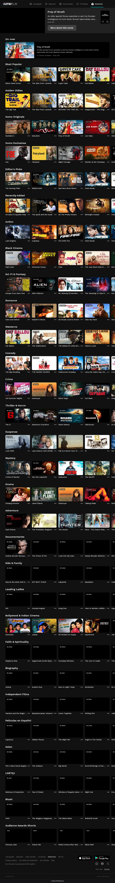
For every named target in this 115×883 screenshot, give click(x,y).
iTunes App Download (85, 858)
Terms (60, 857)
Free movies (68, 4)
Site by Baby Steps (103, 876)
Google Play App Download (102, 858)
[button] (62, 28)
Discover (52, 4)
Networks (99, 4)
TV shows (84, 4)
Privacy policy (11, 860)
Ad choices (44, 860)
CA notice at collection (28, 860)
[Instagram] (96, 863)
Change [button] (107, 869)
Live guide (37, 4)
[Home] (10, 4)
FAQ (52, 860)
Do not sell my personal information (20, 864)
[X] (108, 863)
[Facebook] (102, 863)
